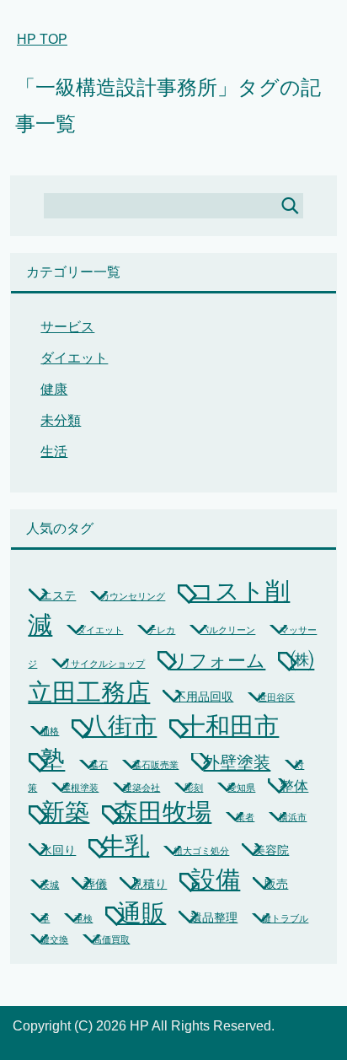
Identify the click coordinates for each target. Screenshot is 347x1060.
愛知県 (241, 788)
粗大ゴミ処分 (201, 851)
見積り (149, 884)
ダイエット (74, 358)
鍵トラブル (285, 918)
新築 (64, 812)
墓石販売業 (155, 765)
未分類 (60, 420)
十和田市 (230, 726)
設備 (215, 879)
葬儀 (95, 884)
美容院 (271, 850)
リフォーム (217, 660)
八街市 (120, 726)
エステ (58, 595)
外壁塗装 (236, 762)
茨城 (49, 885)
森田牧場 (162, 812)
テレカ (161, 630)
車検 (83, 918)
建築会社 (141, 788)
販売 (276, 884)
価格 (49, 731)
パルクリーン (227, 630)
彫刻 (193, 788)
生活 (53, 451)
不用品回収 (203, 696)
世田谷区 (276, 697)
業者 (245, 817)
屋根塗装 (80, 788)
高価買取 (111, 939)
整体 (294, 786)
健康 (53, 389)
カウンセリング (132, 596)
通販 (141, 913)
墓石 (98, 765)
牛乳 (124, 845)
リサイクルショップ (103, 664)
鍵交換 (54, 939)
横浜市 (293, 817)
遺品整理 (214, 917)
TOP (42, 39)
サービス (67, 327)
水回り (58, 850)
